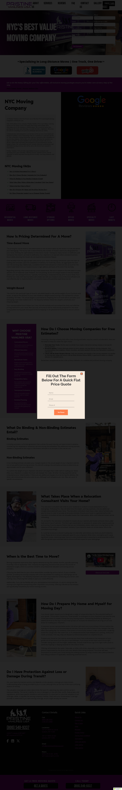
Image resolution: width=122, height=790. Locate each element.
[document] (61, 395)
